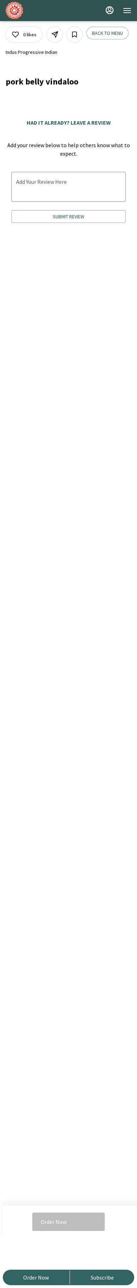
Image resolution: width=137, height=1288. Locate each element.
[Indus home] (37, 10)
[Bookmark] (74, 34)
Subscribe (102, 1277)
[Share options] (55, 34)
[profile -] (109, 10)
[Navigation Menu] (127, 11)
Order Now (36, 1277)
